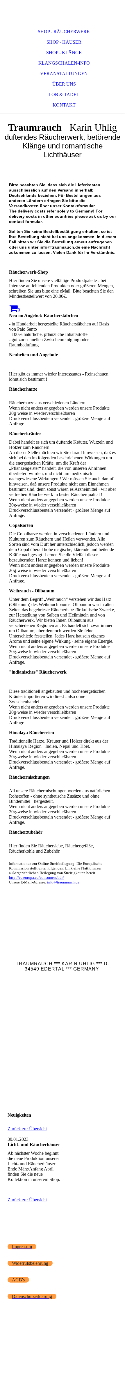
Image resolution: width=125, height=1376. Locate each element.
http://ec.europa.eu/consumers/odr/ (36, 877)
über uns (64, 84)
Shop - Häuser (64, 42)
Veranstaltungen (64, 73)
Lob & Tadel (64, 94)
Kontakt (64, 104)
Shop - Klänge (64, 52)
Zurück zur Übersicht (27, 1128)
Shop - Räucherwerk (64, 31)
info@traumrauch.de (63, 882)
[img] (62, 11)
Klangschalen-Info (64, 63)
